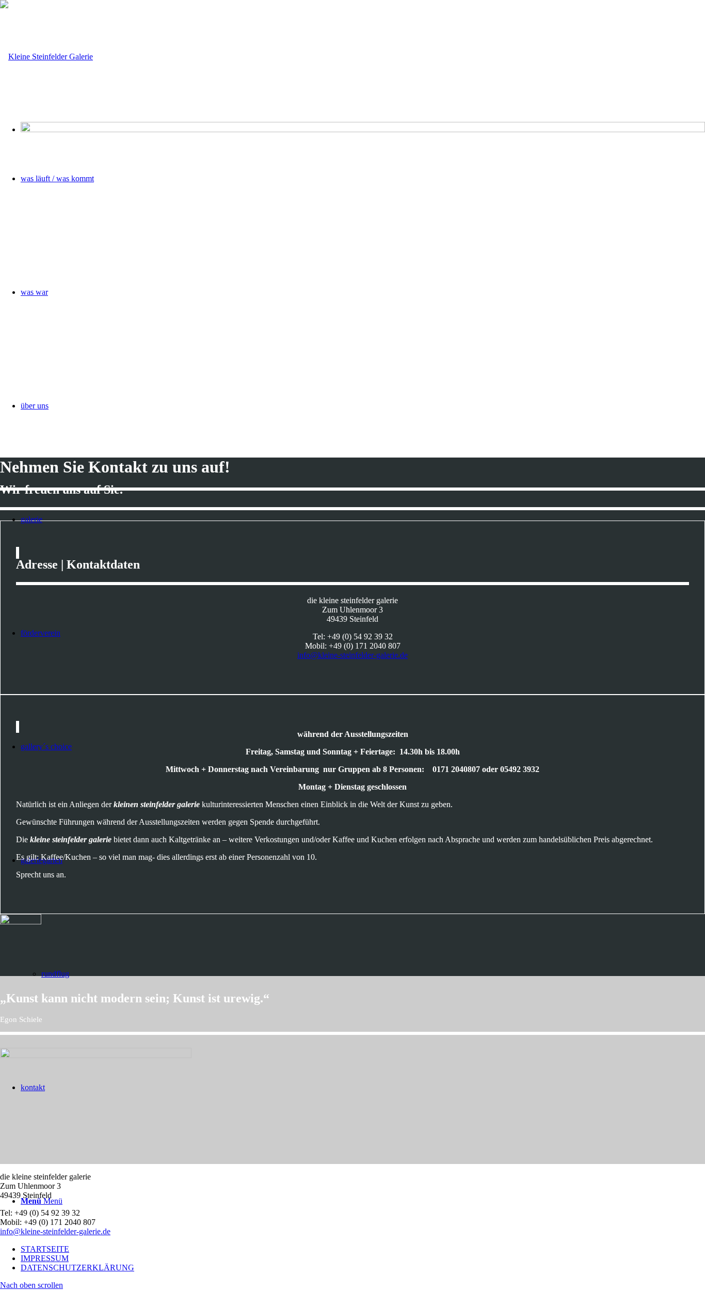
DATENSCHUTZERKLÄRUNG (77, 1267)
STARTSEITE (45, 1249)
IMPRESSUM (45, 1258)
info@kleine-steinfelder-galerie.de (352, 655)
